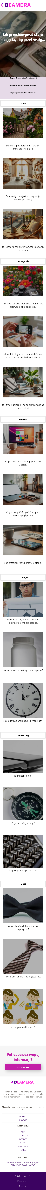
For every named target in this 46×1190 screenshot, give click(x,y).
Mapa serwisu (22, 1181)
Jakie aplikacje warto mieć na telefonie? (23, 85)
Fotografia (23, 261)
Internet (23, 419)
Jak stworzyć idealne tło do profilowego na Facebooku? (23, 406)
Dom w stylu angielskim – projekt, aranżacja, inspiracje (23, 147)
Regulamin (23, 1186)
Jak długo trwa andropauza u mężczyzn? (23, 720)
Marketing (23, 735)
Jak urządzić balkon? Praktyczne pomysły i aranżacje (23, 248)
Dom (23, 103)
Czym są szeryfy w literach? (23, 870)
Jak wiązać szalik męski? (23, 1027)
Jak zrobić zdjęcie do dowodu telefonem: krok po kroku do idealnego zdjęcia (23, 356)
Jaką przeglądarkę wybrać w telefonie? (23, 93)
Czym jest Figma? (23, 775)
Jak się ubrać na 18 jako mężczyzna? (23, 976)
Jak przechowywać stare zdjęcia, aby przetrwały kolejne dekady (23, 37)
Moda (23, 883)
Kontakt (23, 1120)
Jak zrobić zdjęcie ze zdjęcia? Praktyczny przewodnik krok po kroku (23, 305)
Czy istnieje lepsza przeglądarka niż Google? (23, 463)
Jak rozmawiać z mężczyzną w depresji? (23, 670)
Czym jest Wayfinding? (23, 823)
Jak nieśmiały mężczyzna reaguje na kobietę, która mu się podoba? (23, 621)
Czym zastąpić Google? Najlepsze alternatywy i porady (23, 514)
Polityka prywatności (23, 1176)
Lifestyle (23, 577)
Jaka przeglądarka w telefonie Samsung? (23, 78)
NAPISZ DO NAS (23, 1067)
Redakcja (23, 1116)
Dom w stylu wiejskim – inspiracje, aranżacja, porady (23, 198)
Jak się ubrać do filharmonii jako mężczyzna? (23, 927)
